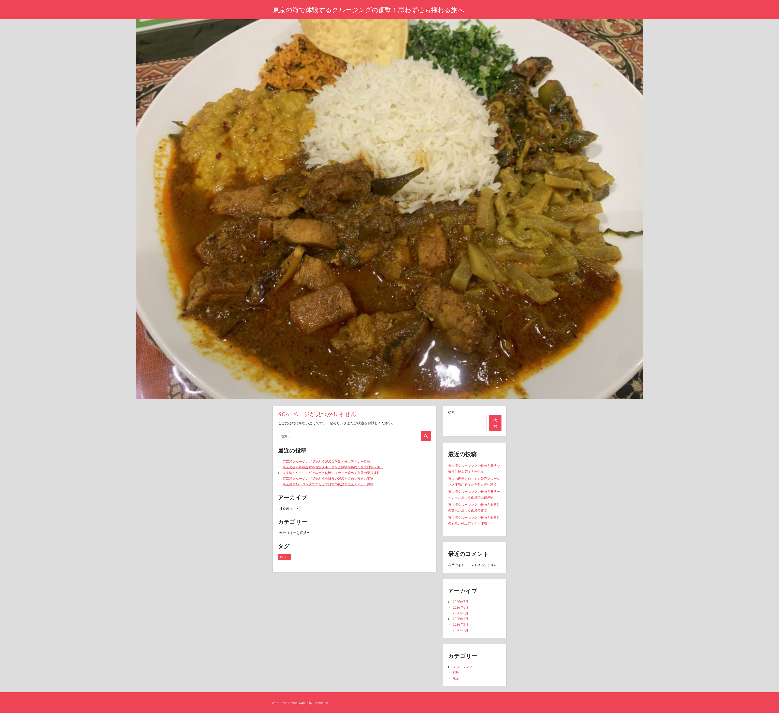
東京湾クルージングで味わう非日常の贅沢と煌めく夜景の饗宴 (328, 478)
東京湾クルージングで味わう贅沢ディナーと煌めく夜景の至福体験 (331, 473)
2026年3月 (460, 624)
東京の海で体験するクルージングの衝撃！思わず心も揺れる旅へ (368, 10)
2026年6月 (460, 607)
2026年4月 (460, 619)
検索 (451, 412)
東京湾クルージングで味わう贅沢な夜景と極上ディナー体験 (326, 461)
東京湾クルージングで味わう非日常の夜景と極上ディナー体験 (328, 484)
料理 (456, 672)
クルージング (462, 667)
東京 (456, 678)
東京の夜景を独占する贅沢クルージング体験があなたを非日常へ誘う (333, 467)
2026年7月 (460, 601)
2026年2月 (460, 630)
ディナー (284, 557)
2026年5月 (460, 613)
